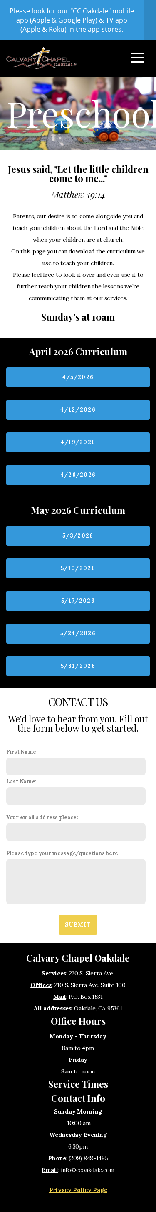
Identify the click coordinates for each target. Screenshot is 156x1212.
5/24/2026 (78, 633)
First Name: (22, 751)
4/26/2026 (78, 474)
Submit (78, 924)
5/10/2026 (78, 568)
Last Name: (21, 781)
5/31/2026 (78, 665)
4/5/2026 (78, 377)
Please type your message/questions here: (63, 853)
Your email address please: (42, 817)
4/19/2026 (78, 442)
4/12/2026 (78, 409)
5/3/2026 (77, 535)
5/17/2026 (78, 600)
